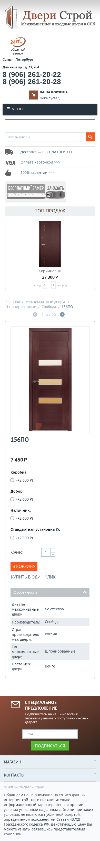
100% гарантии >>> (38, 172)
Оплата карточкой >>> (40, 162)
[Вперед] (62, 315)
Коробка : (19, 472)
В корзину (24, 566)
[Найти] (90, 136)
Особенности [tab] (25, 592)
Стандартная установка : (35, 529)
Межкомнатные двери (45, 301)
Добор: (17, 491)
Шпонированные (21, 306)
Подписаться (50, 746)
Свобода (49, 306)
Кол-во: (17, 552)
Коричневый (50, 270)
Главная (13, 301)
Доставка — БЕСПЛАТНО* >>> (47, 151)
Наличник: (21, 510)
